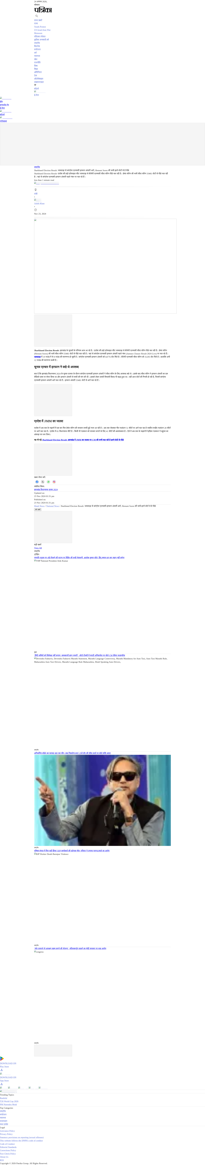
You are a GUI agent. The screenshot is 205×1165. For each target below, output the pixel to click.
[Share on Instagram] (54, 482)
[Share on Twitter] (43, 482)
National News (52, 506)
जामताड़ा (37, 357)
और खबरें (37, 509)
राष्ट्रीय (37, 167)
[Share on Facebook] (37, 482)
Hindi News (39, 506)
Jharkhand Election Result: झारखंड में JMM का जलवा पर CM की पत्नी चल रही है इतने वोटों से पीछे (83, 440)
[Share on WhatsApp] (48, 482)
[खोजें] (36, 16)
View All (38, 548)
